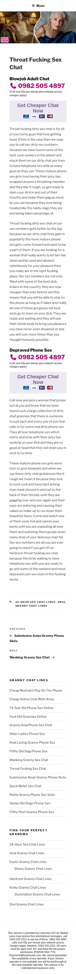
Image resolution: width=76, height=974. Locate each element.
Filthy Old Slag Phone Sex (29, 751)
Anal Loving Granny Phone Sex (32, 742)
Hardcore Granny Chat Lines (31, 879)
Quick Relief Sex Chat (25, 786)
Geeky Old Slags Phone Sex (30, 803)
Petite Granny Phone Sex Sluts (32, 795)
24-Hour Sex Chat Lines (35, 601)
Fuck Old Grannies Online (28, 717)
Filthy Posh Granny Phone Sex (32, 812)
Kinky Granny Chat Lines (28, 887)
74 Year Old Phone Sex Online (31, 708)
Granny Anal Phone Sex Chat (31, 725)
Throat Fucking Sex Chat (28, 769)
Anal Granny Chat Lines (27, 853)
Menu (40, 5)
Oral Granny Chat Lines (27, 904)
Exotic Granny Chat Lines (28, 862)
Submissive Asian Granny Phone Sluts (38, 777)
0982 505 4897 (41, 85)
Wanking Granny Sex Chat (29, 760)
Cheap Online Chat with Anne (32, 699)
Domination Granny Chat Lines (37, 894)
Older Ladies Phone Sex (27, 734)
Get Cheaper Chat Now (38, 108)
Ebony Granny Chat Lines (33, 869)
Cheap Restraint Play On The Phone (36, 690)
